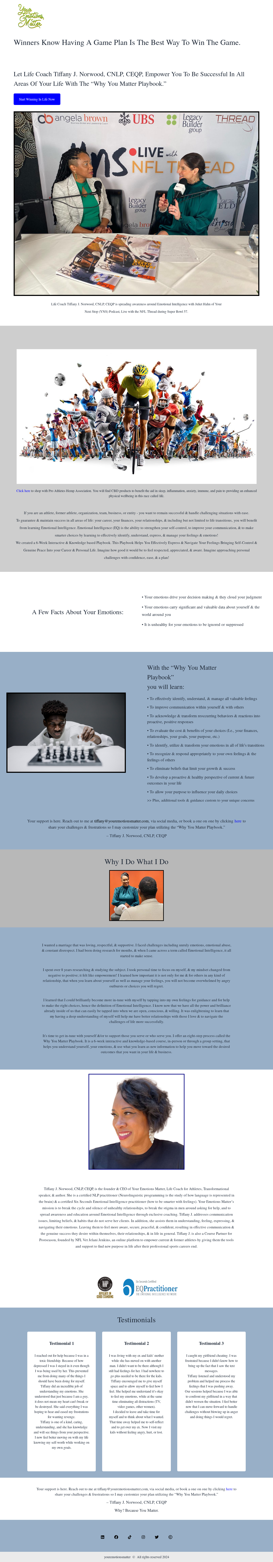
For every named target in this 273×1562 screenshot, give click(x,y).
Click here (23, 490)
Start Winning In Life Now (37, 99)
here (239, 820)
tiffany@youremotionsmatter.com (121, 820)
